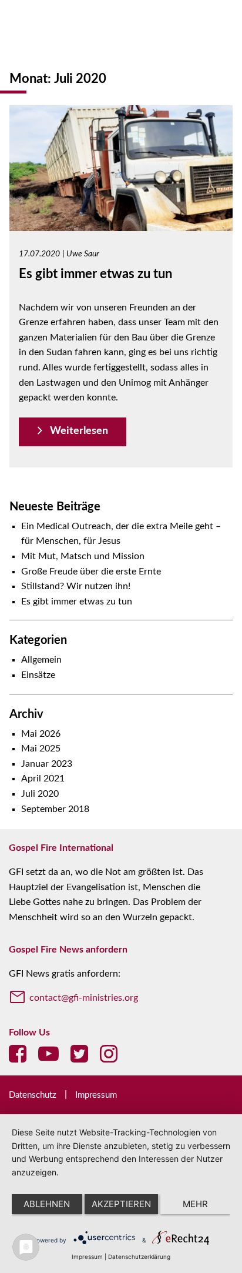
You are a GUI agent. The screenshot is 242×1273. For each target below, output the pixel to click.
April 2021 (43, 778)
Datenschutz (32, 1095)
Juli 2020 (40, 793)
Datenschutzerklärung (139, 1256)
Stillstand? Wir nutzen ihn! (75, 586)
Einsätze (38, 675)
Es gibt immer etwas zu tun (76, 601)
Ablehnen (46, 1203)
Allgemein (41, 659)
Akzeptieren (121, 1203)
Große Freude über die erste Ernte (91, 571)
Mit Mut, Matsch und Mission (82, 556)
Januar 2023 (46, 764)
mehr (195, 1203)
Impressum (96, 1095)
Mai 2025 (40, 748)
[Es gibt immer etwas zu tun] (121, 223)
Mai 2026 (40, 734)
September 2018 (55, 809)
